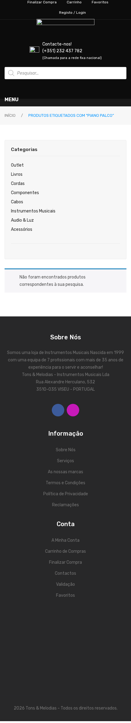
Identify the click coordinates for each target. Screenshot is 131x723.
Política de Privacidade (65, 493)
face (58, 410)
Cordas (18, 183)
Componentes (25, 192)
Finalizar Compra (65, 562)
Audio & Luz (22, 220)
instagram (73, 410)
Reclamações (65, 504)
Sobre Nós (66, 449)
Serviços (65, 460)
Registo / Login (72, 12)
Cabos (17, 202)
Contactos (65, 573)
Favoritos (65, 595)
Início (10, 115)
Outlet (17, 165)
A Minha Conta (65, 540)
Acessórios (21, 229)
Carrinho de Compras (65, 551)
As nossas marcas (65, 471)
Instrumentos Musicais (33, 211)
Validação (65, 584)
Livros (17, 174)
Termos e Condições (65, 482)
